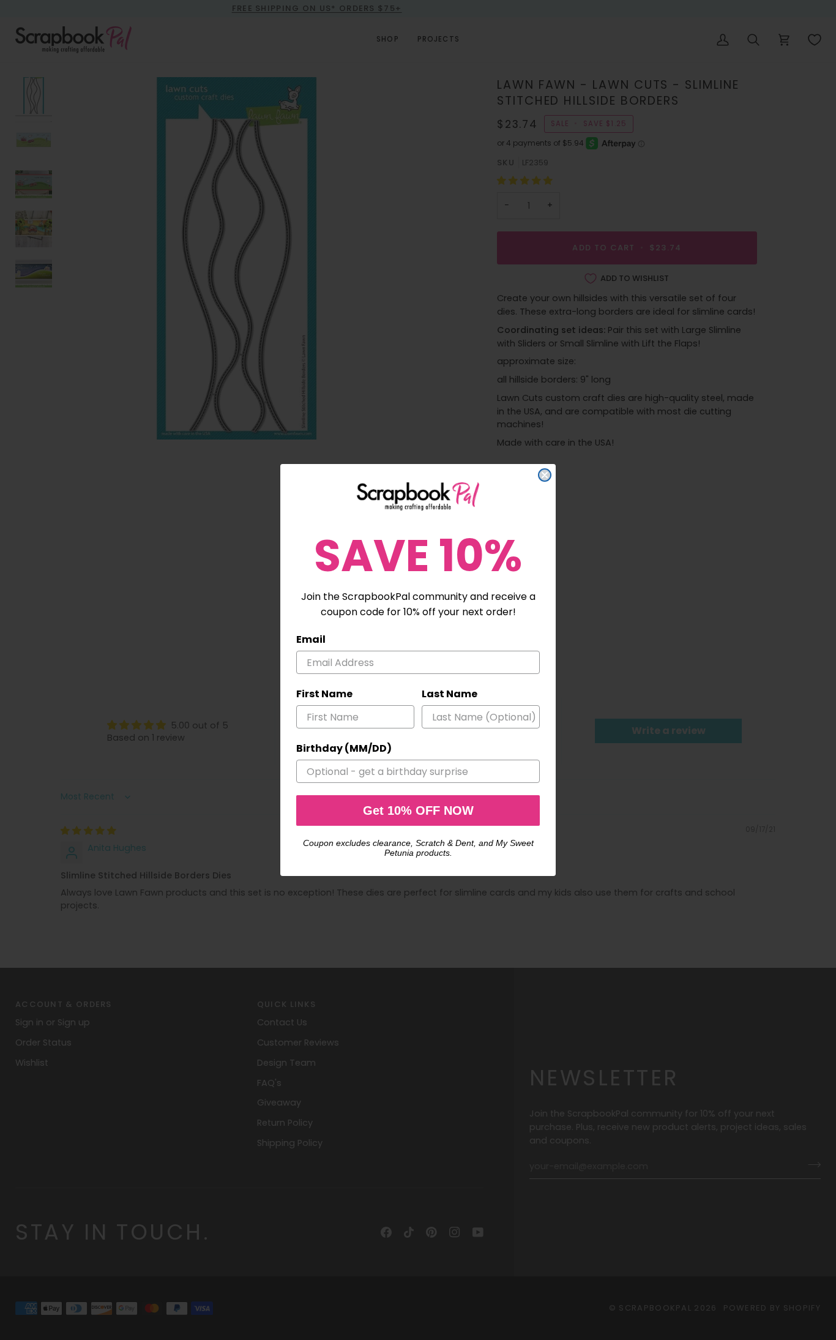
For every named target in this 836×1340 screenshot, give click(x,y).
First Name (324, 694)
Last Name (449, 694)
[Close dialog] (545, 475)
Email (311, 639)
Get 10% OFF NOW (418, 810)
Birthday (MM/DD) (344, 748)
